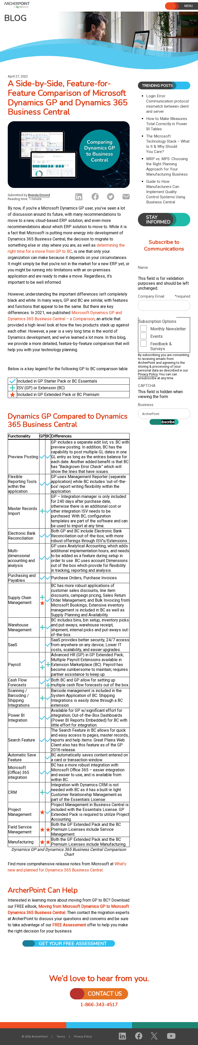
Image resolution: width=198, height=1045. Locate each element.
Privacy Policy (148, 374)
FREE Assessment (69, 924)
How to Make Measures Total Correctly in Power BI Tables (166, 123)
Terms (60, 1036)
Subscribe (166, 422)
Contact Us (105, 993)
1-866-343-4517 (99, 1004)
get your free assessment (73, 943)
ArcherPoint (30, 4)
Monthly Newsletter (168, 328)
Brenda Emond (39, 195)
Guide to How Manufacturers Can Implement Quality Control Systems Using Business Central (165, 191)
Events (156, 336)
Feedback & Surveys (161, 346)
